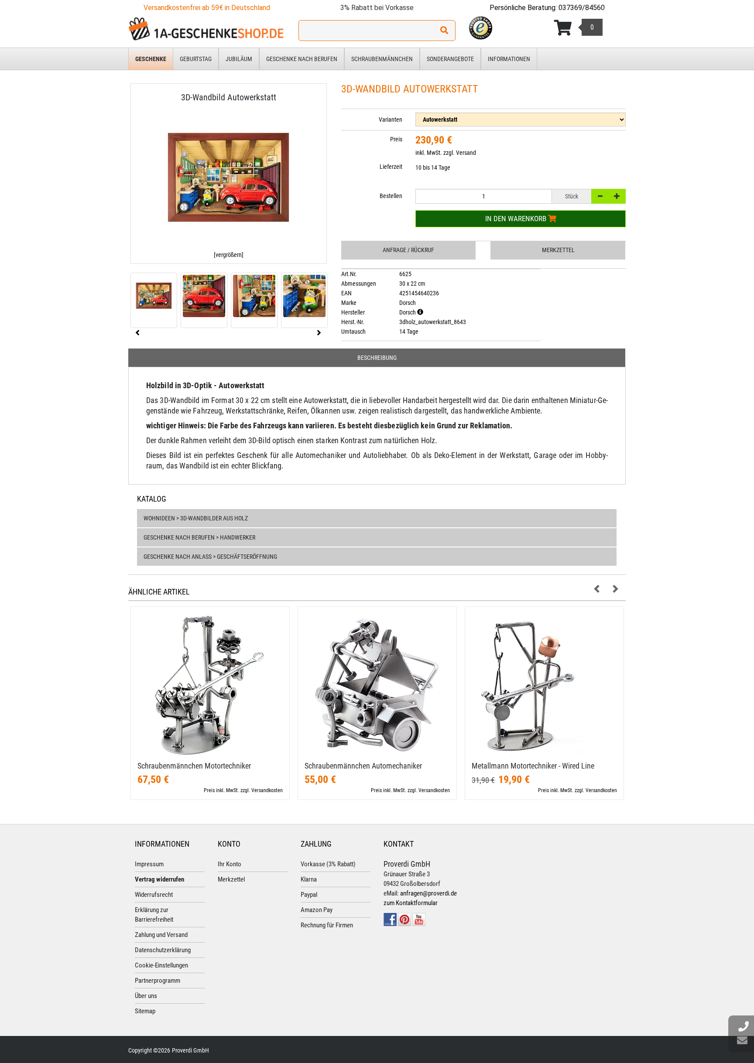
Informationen (509, 58)
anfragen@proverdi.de (428, 893)
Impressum (149, 864)
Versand (466, 152)
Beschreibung (377, 357)
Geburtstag (196, 58)
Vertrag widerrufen (159, 879)
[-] (600, 196)
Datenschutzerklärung (163, 950)
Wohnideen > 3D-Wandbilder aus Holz (196, 518)
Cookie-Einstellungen (161, 965)
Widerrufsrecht (154, 895)
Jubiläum (239, 58)
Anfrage (408, 249)
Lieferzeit (391, 166)
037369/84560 (582, 7)
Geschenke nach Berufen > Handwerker (199, 537)
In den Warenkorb (516, 218)
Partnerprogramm (157, 980)
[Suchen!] (444, 31)
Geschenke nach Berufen (301, 58)
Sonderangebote (450, 58)
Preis (396, 139)
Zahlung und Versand (161, 935)
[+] (617, 196)
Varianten (390, 119)
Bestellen (391, 195)
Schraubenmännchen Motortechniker (194, 765)
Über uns (146, 996)
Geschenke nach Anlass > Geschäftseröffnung (210, 556)
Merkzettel (558, 249)
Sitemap (145, 1011)
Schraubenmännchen (382, 58)
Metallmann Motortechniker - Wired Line (533, 765)
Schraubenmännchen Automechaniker (363, 765)
